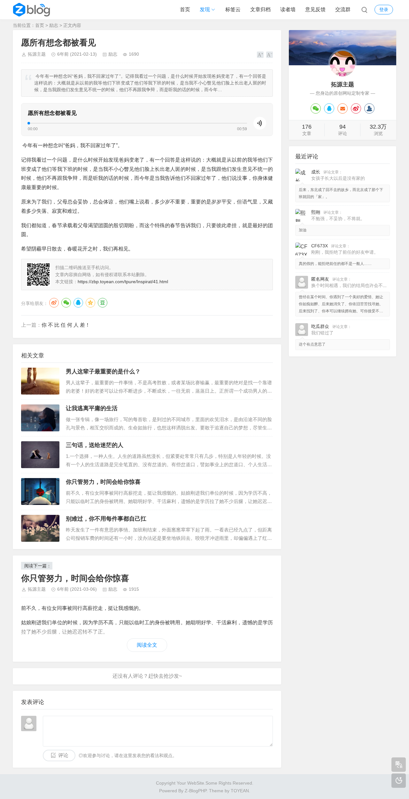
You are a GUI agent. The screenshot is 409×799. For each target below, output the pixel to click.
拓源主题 (37, 54)
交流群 (343, 9)
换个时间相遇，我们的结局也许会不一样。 (353, 285)
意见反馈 (315, 9)
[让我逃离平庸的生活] (40, 417)
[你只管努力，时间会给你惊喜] (40, 491)
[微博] (356, 108)
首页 (185, 9)
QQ (78, 303)
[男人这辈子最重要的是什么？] (40, 381)
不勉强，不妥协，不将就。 (338, 218)
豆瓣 (102, 303)
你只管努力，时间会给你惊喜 (103, 482)
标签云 (233, 9)
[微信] (316, 108)
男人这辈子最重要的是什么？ (103, 371)
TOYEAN (240, 790)
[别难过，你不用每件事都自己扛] (40, 528)
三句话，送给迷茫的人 (94, 445)
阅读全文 (147, 645)
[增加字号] (260, 55)
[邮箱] (342, 108)
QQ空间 (90, 303)
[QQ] (329, 108)
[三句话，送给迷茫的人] (40, 454)
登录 (383, 9)
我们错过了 (322, 332)
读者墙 (288, 9)
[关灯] (398, 780)
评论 (63, 755)
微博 (54, 303)
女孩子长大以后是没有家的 (338, 178)
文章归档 (260, 9)
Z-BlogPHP (195, 790)
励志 (53, 25)
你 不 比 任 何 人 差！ (66, 325)
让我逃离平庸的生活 (92, 408)
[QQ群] (369, 108)
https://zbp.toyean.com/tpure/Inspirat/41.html (123, 281)
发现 (205, 9)
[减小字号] (269, 55)
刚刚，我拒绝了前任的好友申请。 (344, 252)
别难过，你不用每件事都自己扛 (106, 518)
